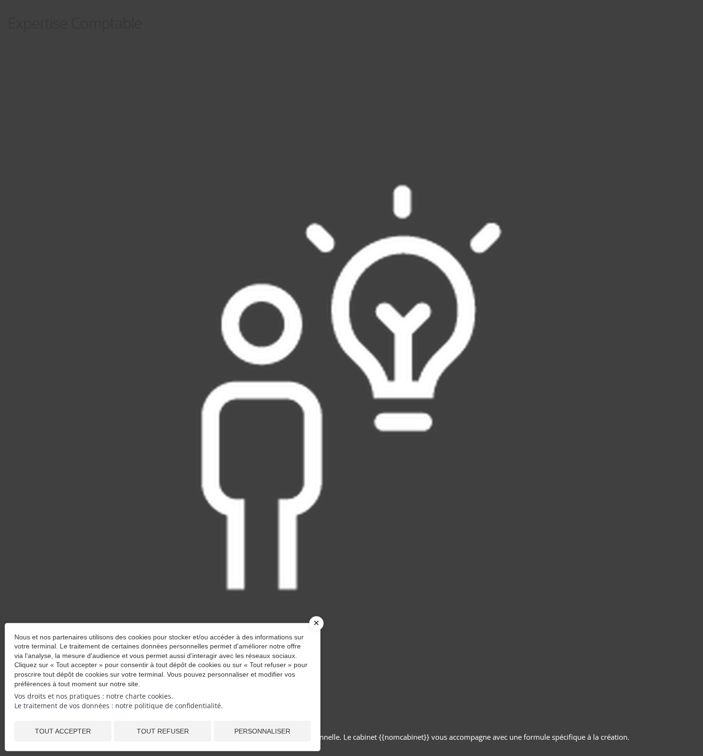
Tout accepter (63, 731)
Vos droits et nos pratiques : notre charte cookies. (93, 696)
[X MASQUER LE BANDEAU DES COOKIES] (317, 628)
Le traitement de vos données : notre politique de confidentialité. (118, 705)
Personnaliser (262, 731)
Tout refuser (163, 731)
